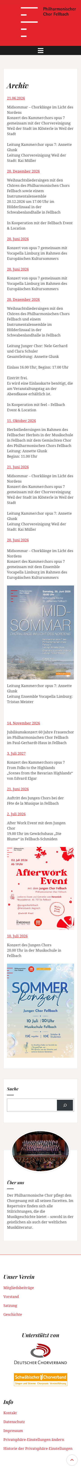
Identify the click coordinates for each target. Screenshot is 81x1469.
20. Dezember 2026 (23, 171)
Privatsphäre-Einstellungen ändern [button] (33, 1439)
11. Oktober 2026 (21, 420)
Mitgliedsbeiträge (18, 1287)
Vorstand (11, 1296)
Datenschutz (14, 1421)
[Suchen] (65, 1105)
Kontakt (10, 1412)
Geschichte (12, 1314)
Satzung (10, 1305)
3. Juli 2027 (16, 753)
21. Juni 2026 (18, 467)
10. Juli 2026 (17, 936)
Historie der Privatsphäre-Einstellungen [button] (37, 1448)
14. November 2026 (23, 723)
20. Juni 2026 (18, 239)
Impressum (13, 1430)
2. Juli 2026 (16, 814)
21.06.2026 (16, 98)
